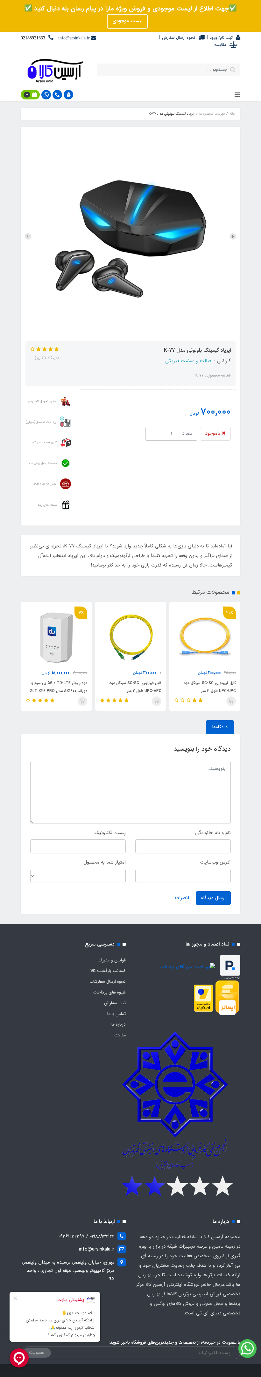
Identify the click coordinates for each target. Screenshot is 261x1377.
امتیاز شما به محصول (105, 862)
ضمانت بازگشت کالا (108, 970)
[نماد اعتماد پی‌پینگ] (230, 967)
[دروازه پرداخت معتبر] (203, 998)
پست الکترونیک (110, 833)
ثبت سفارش (115, 1003)
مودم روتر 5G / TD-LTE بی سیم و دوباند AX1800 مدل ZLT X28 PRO (132, 687)
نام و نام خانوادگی (213, 833)
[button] (68, 94)
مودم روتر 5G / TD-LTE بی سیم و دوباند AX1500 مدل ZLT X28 (59, 687)
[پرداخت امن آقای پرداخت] (188, 967)
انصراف (182, 898)
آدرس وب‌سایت (215, 862)
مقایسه (220, 44)
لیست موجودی (127, 21)
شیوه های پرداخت (109, 992)
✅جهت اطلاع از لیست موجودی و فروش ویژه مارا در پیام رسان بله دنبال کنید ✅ (130, 8)
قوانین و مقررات (111, 960)
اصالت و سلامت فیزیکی (189, 361)
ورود (213, 37)
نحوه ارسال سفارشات (107, 981)
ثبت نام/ (225, 37)
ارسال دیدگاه (213, 898)
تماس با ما (116, 1013)
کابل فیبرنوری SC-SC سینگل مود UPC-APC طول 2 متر (209, 687)
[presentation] (233, 236)
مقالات (120, 1035)
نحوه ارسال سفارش (178, 37)
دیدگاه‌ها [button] (220, 726)
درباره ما (118, 1024)
